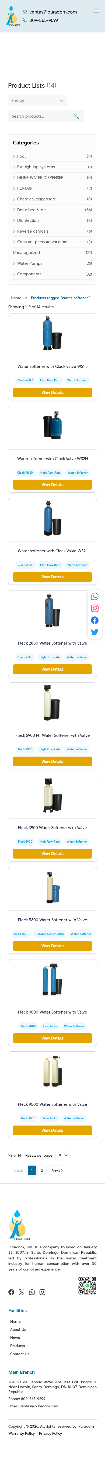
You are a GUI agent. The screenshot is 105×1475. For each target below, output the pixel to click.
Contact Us (19, 1354)
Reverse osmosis (32, 231)
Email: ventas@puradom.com (33, 1406)
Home (16, 298)
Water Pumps (29, 263)
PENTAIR (24, 188)
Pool (21, 156)
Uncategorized (26, 252)
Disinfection (28, 220)
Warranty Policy (21, 1433)
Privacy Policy (50, 1433)
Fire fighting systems (36, 167)
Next (56, 1170)
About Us (18, 1329)
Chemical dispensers (36, 199)
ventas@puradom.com (53, 12)
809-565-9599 (43, 20)
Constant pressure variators (42, 242)
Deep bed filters (31, 210)
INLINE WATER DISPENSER (40, 177)
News (15, 1337)
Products (17, 1345)
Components (29, 274)
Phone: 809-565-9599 (27, 1398)
